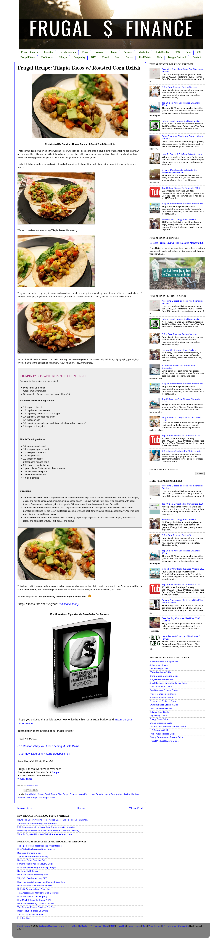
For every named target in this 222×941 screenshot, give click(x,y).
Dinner (40, 794)
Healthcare (47, 57)
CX (199, 52)
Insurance (100, 52)
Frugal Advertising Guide (161, 679)
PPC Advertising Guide (160, 672)
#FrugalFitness (25, 779)
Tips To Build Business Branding (32, 856)
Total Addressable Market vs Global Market (37, 893)
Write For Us (154, 926)
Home (81, 808)
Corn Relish (30, 794)
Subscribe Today (69, 604)
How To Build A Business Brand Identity (36, 849)
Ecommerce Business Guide (163, 701)
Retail (106, 926)
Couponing (79, 57)
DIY (93, 57)
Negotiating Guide (158, 716)
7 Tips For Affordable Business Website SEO (183, 204)
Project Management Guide (163, 694)
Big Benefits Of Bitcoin (28, 871)
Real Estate (145, 57)
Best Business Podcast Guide (164, 690)
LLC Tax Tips (23, 918)
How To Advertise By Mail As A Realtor (35, 904)
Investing (48, 52)
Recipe (127, 794)
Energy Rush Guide (159, 719)
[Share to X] (30, 790)
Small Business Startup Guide (164, 661)
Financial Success (32, 785)
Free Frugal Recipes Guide (162, 734)
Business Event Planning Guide (32, 860)
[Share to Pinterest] (36, 790)
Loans (114, 52)
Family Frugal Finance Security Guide (35, 864)
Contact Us (183, 926)
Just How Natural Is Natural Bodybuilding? (44, 753)
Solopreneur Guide (159, 665)
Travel (105, 57)
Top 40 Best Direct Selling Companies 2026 (182, 504)
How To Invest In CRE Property (32, 896)
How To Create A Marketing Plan (32, 875)
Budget (56, 772)
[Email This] (25, 790)
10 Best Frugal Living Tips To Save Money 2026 (177, 243)
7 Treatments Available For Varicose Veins (182, 451)
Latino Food (83, 794)
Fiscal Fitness (134, 926)
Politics (74, 926)
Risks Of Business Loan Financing (33, 889)
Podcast (97, 926)
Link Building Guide (159, 669)
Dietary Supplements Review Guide (166, 737)
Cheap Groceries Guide (161, 723)
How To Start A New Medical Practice (35, 885)
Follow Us (171, 926)
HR (67, 926)
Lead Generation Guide (161, 708)
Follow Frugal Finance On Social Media (180, 121)
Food (47, 794)
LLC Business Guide (159, 730)
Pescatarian (116, 794)
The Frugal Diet (34, 797)
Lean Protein (96, 794)
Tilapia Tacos (49, 797)
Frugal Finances (29, 52)
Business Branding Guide (29, 853)
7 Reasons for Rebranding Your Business (37, 823)
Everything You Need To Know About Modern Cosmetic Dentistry (48, 831)
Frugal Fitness (28, 57)
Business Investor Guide (161, 697)
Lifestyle (63, 57)
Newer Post (24, 808)
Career (129, 57)
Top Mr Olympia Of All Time (30, 914)
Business (128, 52)
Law (117, 57)
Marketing (143, 52)
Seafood (22, 797)
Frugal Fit (121, 926)
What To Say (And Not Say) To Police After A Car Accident (44, 834)
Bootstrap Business (48, 926)
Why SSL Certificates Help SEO (32, 878)
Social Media (162, 52)
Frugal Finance (23, 926)
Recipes (135, 794)
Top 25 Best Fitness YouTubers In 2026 (181, 188)
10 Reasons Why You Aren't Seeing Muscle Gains (49, 746)
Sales (188, 52)
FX (163, 926)
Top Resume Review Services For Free (36, 907)
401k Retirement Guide (161, 687)
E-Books (83, 926)
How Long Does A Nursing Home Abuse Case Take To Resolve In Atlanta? (52, 820)
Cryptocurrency (68, 52)
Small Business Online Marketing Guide (168, 683)
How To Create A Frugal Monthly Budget (36, 867)
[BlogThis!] (27, 790)
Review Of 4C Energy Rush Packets (179, 219)
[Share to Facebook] (33, 790)
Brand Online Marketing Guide (164, 676)
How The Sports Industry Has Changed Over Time (41, 882)
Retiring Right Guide (159, 712)
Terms (61, 926)
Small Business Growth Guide (164, 705)
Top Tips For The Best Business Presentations (39, 846)
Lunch (107, 794)
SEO (177, 52)
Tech (159, 57)
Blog (144, 926)
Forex (85, 52)
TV (90, 926)
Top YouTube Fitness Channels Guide (168, 726)
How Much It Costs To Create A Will (34, 900)
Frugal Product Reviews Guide (164, 741)
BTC (112, 926)
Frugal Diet (56, 794)
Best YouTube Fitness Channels (32, 911)
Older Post (136, 808)
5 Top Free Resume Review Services (179, 87)
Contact (197, 57)
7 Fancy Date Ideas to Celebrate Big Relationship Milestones (179, 171)
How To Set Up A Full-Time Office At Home (182, 154)
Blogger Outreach (177, 57)
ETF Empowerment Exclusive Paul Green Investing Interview (46, 827)
